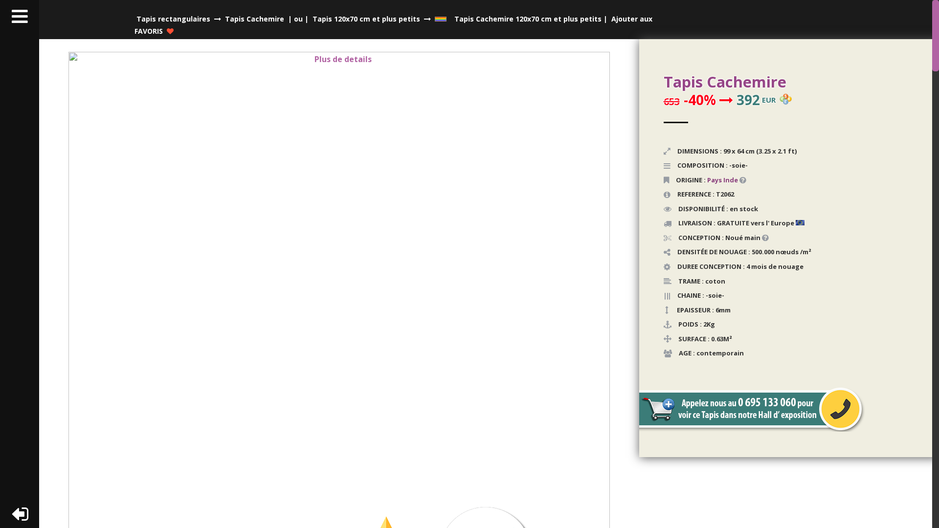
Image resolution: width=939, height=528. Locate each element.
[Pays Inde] (738, 180)
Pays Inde (722, 180)
